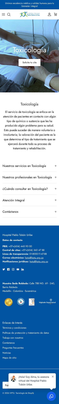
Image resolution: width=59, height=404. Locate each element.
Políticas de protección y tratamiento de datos (26, 333)
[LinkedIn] (22, 269)
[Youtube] (18, 269)
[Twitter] (4, 269)
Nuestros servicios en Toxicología (24, 166)
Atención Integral (14, 200)
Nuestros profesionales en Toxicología (27, 177)
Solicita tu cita (29, 62)
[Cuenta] (48, 14)
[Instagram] (13, 269)
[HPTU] (29, 14)
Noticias (7, 353)
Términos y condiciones (14, 328)
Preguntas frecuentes (13, 347)
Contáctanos (10, 211)
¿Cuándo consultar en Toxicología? (25, 189)
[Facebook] (8, 269)
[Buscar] (10, 14)
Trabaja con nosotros (13, 337)
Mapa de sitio (9, 357)
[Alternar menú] (3, 14)
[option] (29, 55)
